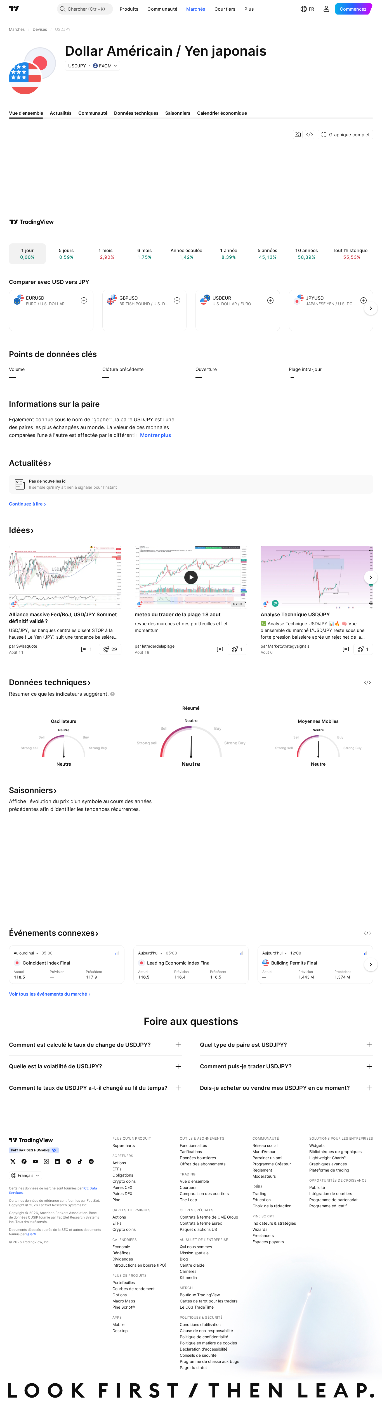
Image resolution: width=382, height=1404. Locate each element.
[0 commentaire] (219, 649)
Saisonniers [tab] (177, 113)
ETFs (116, 1169)
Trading (260, 1193)
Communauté (162, 9)
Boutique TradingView (200, 1294)
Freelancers (263, 1235)
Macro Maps (123, 1301)
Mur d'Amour (264, 1151)
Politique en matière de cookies (208, 1342)
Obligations (122, 1175)
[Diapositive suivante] (371, 577)
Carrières (188, 1271)
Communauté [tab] (92, 113)
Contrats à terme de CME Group (209, 1217)
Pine (116, 1199)
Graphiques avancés (328, 1163)
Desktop (120, 1330)
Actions (119, 1162)
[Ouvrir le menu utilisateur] (326, 9)
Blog (184, 1259)
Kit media (188, 1277)
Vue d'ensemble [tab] (26, 113)
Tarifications (191, 1151)
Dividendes (122, 1259)
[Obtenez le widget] (309, 134)
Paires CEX (122, 1187)
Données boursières (198, 1157)
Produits (129, 9)
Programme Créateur (272, 1163)
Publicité (317, 1187)
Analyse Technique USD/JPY (295, 614)
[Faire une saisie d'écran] (298, 134)
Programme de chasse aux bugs (209, 1361)
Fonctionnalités (193, 1145)
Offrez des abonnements (202, 1163)
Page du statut (193, 1367)
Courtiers (225, 9)
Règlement (262, 1170)
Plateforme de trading (329, 1170)
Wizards (260, 1229)
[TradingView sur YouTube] (35, 1161)
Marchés (195, 9)
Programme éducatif (328, 1205)
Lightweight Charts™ (327, 1157)
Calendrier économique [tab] (222, 113)
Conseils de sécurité (198, 1355)
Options (119, 1294)
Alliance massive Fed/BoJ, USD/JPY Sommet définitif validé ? (63, 618)
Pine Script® (123, 1307)
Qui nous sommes (196, 1246)
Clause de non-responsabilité (206, 1330)
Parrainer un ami (267, 1157)
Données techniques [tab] (136, 113)
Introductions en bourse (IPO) (139, 1265)
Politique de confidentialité (204, 1336)
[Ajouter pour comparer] (84, 300)
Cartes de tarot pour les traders (208, 1301)
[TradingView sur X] (13, 1161)
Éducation (262, 1199)
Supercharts (123, 1145)
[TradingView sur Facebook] (24, 1161)
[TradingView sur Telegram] (69, 1161)
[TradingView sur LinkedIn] (58, 1161)
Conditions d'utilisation (200, 1324)
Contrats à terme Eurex (201, 1223)
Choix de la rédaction (272, 1205)
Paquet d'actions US (198, 1229)
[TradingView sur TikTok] (80, 1161)
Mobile (118, 1324)
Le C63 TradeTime (197, 1307)
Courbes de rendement (133, 1288)
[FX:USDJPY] (140, 603)
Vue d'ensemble (194, 1181)
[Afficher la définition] (28, 369)
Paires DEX (122, 1193)
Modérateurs (264, 1176)
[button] (142, 9)
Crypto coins (124, 1181)
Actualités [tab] (61, 113)
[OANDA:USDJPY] (266, 603)
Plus (249, 9)
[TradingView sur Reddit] (91, 1161)
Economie (121, 1246)
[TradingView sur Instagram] (46, 1161)
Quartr (31, 1234)
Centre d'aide (192, 1265)
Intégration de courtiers (330, 1193)
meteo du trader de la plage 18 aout (178, 614)
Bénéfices (121, 1252)
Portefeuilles (123, 1282)
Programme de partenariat (333, 1199)
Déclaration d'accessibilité (203, 1349)
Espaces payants (268, 1241)
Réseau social (265, 1145)
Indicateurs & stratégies (274, 1223)
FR (311, 9)
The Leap (188, 1199)
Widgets (316, 1145)
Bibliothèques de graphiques (335, 1151)
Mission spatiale (194, 1252)
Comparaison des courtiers (204, 1193)
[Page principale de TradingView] (14, 9)
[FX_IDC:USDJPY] (14, 603)
